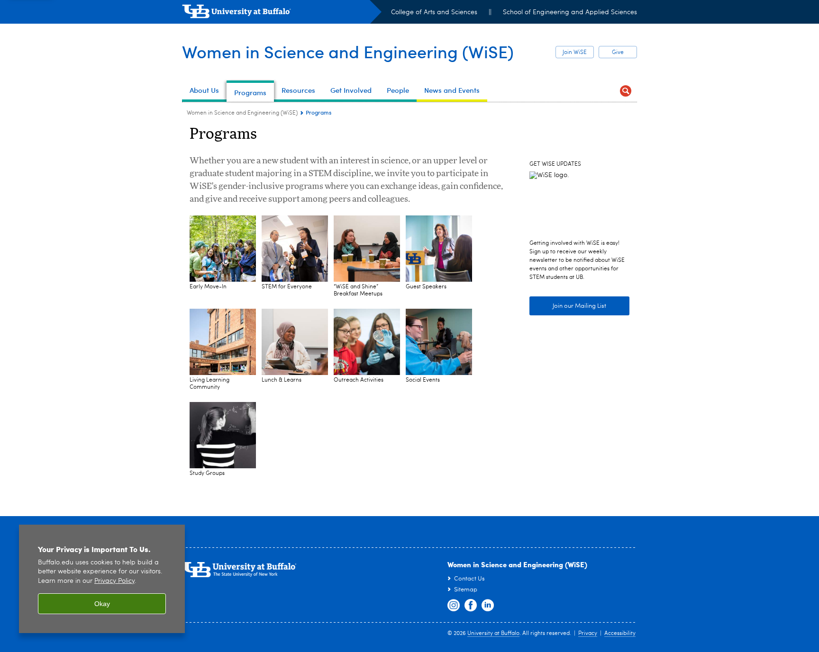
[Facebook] (470, 605)
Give (618, 52)
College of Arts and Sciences (434, 12)
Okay (102, 603)
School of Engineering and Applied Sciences (570, 12)
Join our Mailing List (579, 306)
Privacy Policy (114, 581)
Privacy (587, 633)
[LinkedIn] (488, 605)
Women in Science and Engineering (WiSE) (348, 51)
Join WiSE (575, 52)
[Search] (625, 91)
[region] (102, 579)
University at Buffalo (493, 633)
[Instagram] (453, 605)
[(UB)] (282, 13)
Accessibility (620, 633)
